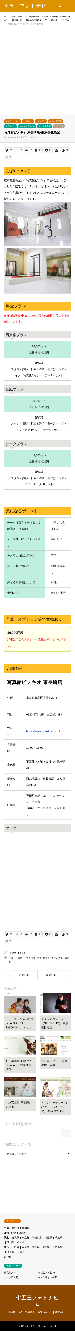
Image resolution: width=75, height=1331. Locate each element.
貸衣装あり (11, 126)
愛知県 (15, 1228)
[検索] (60, 6)
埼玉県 (48, 1237)
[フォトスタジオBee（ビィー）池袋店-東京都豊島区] (54, 975)
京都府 (35, 1247)
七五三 (12, 958)
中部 (6, 1228)
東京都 (41, 121)
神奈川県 (37, 1237)
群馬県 (15, 1237)
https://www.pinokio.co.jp (41, 731)
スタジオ (31, 958)
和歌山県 (57, 1247)
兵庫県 (25, 1247)
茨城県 (10, 1242)
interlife (22, 952)
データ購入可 (45, 126)
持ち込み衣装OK (27, 126)
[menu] (69, 6)
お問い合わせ (45, 1312)
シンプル (59, 126)
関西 (6, 1247)
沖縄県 (22, 1232)
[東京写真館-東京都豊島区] (21, 975)
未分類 (7, 1256)
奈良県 (10, 1252)
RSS (37, 1304)
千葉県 (58, 1237)
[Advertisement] (37, 75)
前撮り (21, 958)
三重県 (20, 1252)
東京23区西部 (55, 121)
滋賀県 (46, 1247)
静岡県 (25, 1228)
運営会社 (60, 1312)
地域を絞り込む (13, 121)
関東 (28, 121)
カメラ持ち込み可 (47, 1277)
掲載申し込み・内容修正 (21, 1312)
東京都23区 (57, 958)
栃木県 (20, 1242)
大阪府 (15, 1247)
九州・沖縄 (10, 1232)
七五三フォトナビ (37, 1298)
